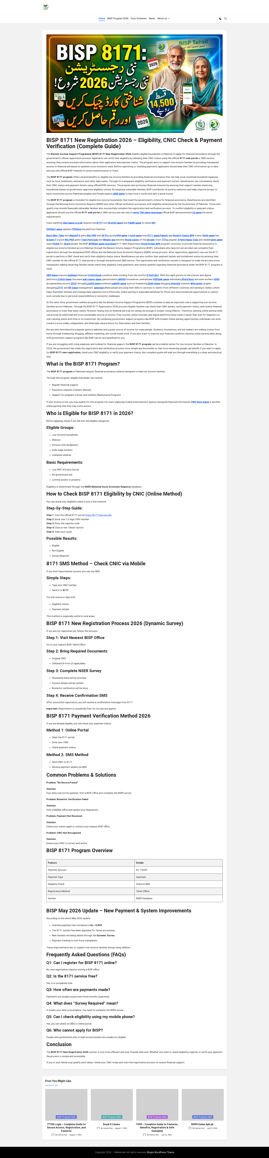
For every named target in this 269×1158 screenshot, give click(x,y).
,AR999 (122, 279)
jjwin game (217, 239)
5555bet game (54, 229)
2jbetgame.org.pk (72, 222)
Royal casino (132, 239)
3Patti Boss (187, 279)
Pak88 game (134, 222)
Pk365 (55, 243)
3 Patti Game (64, 279)
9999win (77, 229)
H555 (217, 279)
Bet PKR (91, 235)
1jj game (197, 212)
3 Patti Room (94, 275)
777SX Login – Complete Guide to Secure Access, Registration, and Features (66, 1127)
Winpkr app (109, 239)
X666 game (208, 235)
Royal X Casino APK (183, 235)
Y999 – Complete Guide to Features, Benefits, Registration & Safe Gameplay (157, 1127)
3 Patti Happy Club (188, 239)
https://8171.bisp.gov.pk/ (98, 515)
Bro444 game (115, 222)
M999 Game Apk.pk (202, 1124)
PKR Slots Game (200, 402)
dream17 (51, 239)
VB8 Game (52, 275)
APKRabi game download (102, 243)
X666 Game (154, 283)
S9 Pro (105, 235)
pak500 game (119, 283)
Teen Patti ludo (89, 239)
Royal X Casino (112, 1124)
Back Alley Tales (55, 235)
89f (154, 222)
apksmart (99, 287)
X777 (100, 222)
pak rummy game (92, 279)
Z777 (60, 287)
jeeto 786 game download (147, 212)
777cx (165, 239)
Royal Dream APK (150, 243)
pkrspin (151, 239)
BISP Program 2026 (66, 1117)
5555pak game (161, 279)
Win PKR (69, 239)
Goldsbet (72, 275)
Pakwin (164, 235)
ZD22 (74, 283)
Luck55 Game (93, 283)
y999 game (121, 235)
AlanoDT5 (74, 235)
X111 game (153, 235)
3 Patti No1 (153, 275)
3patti (67, 243)
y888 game (119, 193)
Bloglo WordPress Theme (160, 1152)
